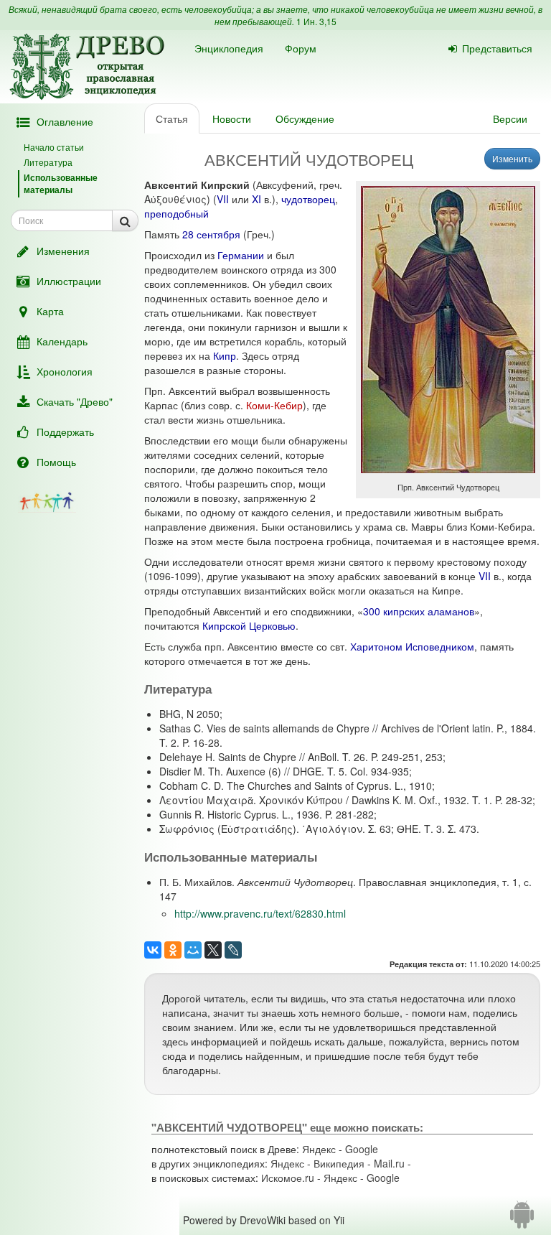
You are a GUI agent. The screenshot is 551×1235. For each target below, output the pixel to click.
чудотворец (308, 199)
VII (223, 199)
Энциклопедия (228, 48)
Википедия (339, 1163)
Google (361, 1149)
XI (256, 199)
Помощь (56, 462)
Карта (50, 311)
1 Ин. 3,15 (316, 21)
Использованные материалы (61, 183)
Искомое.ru (287, 1177)
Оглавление (65, 121)
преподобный (176, 213)
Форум (300, 48)
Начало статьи (54, 147)
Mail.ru (389, 1163)
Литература (48, 162)
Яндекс (319, 1149)
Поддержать (65, 431)
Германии (240, 255)
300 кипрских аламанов (418, 611)
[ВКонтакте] (152, 950)
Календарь (62, 341)
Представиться (497, 48)
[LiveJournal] (233, 950)
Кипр (224, 355)
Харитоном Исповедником (412, 646)
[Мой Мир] (193, 950)
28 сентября (211, 234)
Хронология (65, 371)
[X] (213, 950)
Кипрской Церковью (249, 625)
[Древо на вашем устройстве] (522, 1220)
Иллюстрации (69, 281)
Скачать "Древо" (75, 401)
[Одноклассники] (173, 950)
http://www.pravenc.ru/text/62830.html (260, 913)
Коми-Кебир (274, 405)
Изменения (63, 250)
